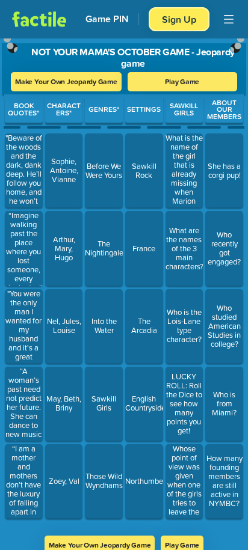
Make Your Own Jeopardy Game (66, 81)
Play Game (182, 81)
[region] (124, 283)
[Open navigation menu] (228, 19)
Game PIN (107, 19)
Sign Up (179, 19)
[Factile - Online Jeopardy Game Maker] (39, 19)
